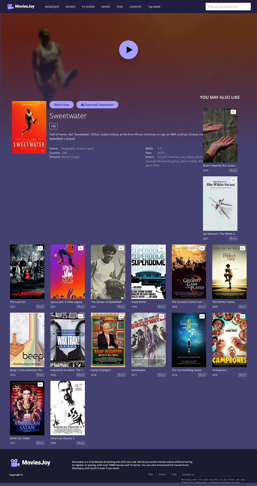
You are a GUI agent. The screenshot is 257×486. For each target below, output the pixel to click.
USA (64, 153)
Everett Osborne (168, 157)
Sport (90, 148)
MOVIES (70, 6)
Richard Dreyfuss (168, 161)
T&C (150, 474)
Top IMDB (154, 6)
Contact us (188, 474)
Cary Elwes (187, 157)
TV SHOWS (88, 6)
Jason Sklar (152, 165)
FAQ (174, 474)
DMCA (162, 474)
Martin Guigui (71, 157)
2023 (161, 153)
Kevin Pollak (189, 161)
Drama (81, 148)
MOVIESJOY (52, 6)
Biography (68, 148)
